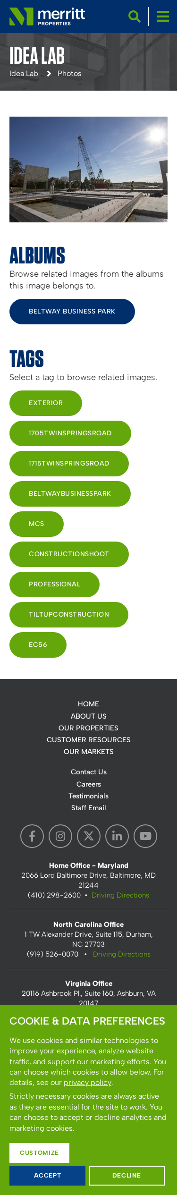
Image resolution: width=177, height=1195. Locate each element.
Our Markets (89, 751)
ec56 (38, 645)
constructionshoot (69, 554)
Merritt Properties (47, 16)
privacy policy (87, 1082)
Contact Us (89, 772)
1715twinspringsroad (69, 463)
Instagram (60, 836)
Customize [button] (39, 1152)
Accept (47, 1175)
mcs (36, 524)
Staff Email (88, 808)
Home (88, 704)
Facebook (32, 836)
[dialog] (88, 1100)
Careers (88, 784)
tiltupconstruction (69, 614)
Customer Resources (89, 740)
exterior (46, 403)
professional (54, 584)
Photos (70, 73)
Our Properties (88, 728)
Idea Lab (23, 73)
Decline (126, 1175)
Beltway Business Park (72, 311)
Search (134, 16)
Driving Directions (120, 895)
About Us (89, 716)
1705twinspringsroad (70, 433)
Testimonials (88, 796)
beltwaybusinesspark (70, 494)
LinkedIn (117, 836)
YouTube (145, 836)
